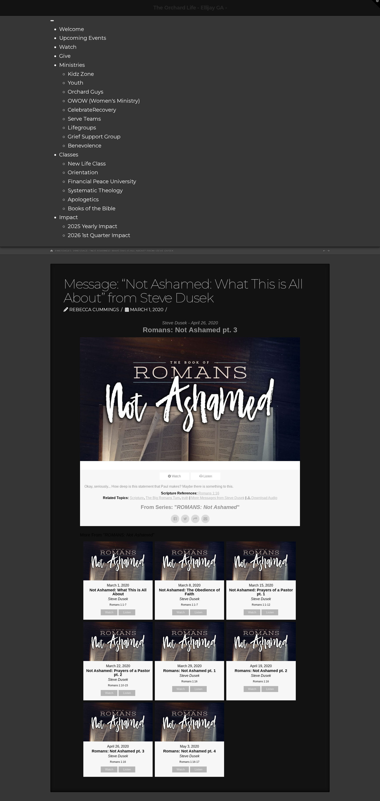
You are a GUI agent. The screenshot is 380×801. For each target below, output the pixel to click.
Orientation (83, 172)
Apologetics (83, 199)
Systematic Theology (95, 190)
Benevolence (84, 145)
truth (185, 498)
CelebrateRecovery (92, 110)
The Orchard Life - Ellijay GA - (190, 7)
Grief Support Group (94, 136)
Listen (207, 476)
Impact (68, 217)
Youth (75, 83)
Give (65, 56)
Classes (68, 154)
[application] (190, 465)
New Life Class (87, 163)
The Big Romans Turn (163, 498)
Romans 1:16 (208, 493)
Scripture (137, 498)
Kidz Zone (81, 74)
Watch (68, 47)
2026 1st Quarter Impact (99, 235)
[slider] (184, 465)
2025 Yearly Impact (92, 226)
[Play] (85, 465)
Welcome (71, 29)
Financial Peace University (102, 181)
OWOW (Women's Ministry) (104, 101)
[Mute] (282, 465)
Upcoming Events (82, 38)
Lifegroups (82, 127)
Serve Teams (84, 119)
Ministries (72, 65)
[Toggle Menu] (52, 20)
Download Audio (264, 498)
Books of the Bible (91, 208)
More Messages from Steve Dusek (218, 498)
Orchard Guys (85, 92)
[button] (376, 4)
